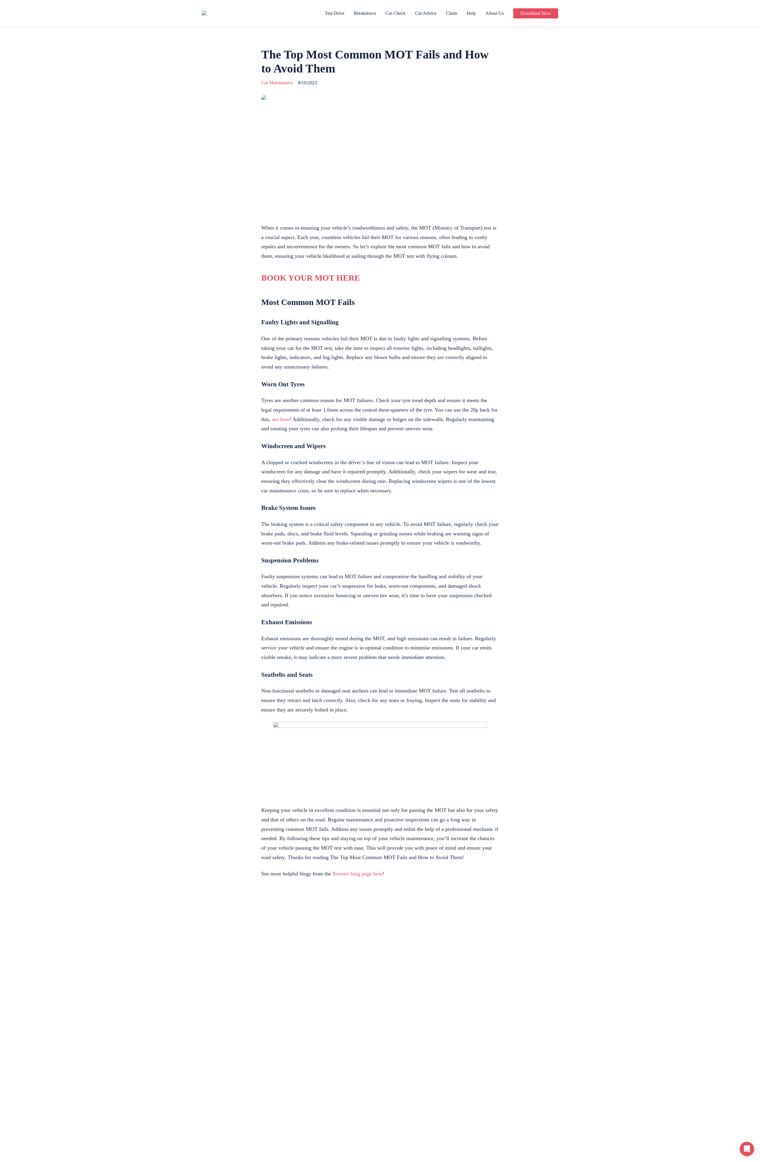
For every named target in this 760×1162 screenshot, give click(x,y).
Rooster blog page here (357, 874)
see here (280, 419)
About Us (494, 13)
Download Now (535, 13)
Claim (451, 13)
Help (471, 13)
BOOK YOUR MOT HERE (310, 277)
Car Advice (425, 13)
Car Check (395, 13)
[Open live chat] (747, 1149)
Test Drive (334, 13)
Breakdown (365, 13)
